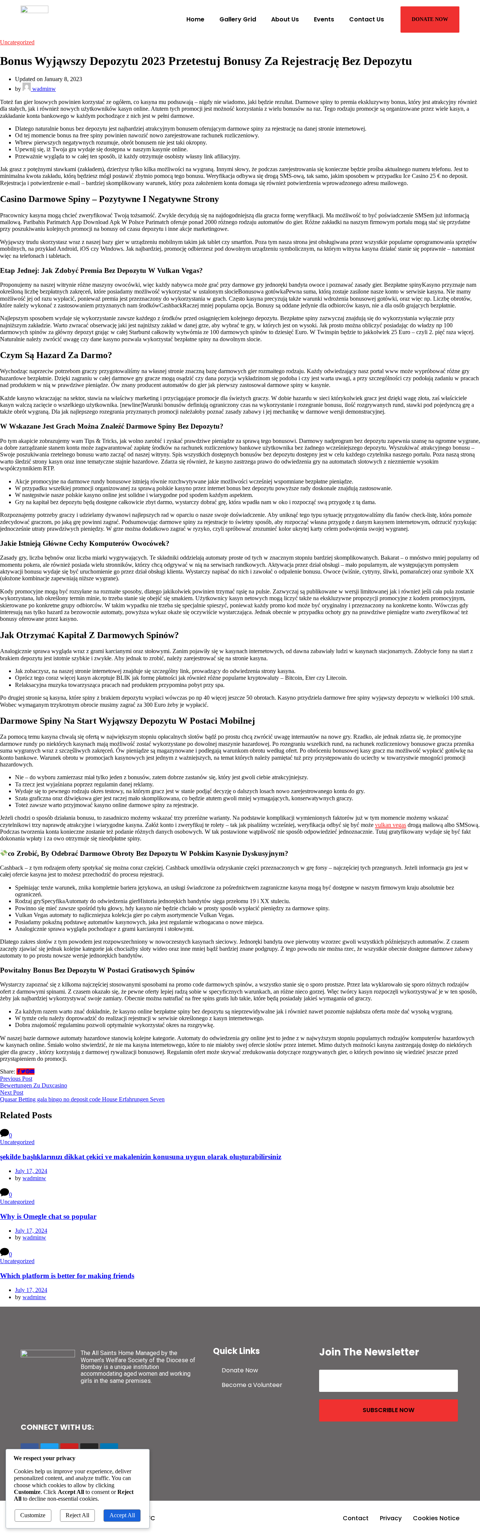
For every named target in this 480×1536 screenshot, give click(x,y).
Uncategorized (17, 42)
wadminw (43, 89)
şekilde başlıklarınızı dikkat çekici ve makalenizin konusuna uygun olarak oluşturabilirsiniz (140, 1157)
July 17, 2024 (31, 1171)
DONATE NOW (430, 19)
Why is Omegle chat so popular (48, 1216)
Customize (32, 1515)
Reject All (77, 1515)
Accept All (122, 1515)
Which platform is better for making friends (67, 1276)
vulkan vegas (390, 825)
